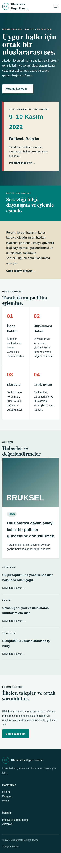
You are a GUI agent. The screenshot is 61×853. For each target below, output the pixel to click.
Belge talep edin (16, 733)
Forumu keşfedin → (18, 88)
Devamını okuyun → (14, 587)
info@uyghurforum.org (15, 819)
